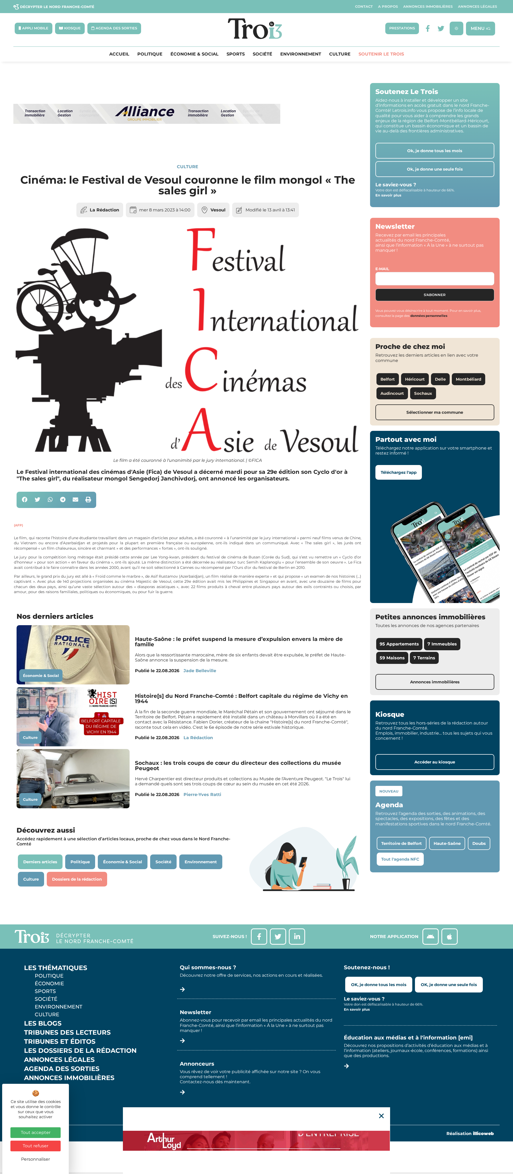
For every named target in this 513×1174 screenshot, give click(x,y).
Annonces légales (477, 6)
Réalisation (470, 1133)
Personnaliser (35, 1159)
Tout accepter (35, 1132)
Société (262, 54)
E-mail (382, 268)
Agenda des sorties (61, 1069)
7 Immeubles (442, 644)
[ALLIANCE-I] (147, 145)
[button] (24, 499)
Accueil (119, 54)
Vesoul (218, 209)
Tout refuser (35, 1145)
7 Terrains (424, 657)
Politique (149, 54)
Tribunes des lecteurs (67, 1032)
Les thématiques (55, 968)
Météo (36, 1096)
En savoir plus (388, 195)
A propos (388, 6)
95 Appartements (399, 644)
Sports (236, 54)
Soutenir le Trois (381, 54)
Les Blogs (42, 1023)
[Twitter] (441, 28)
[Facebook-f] (427, 28)
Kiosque (39, 1087)
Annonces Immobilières (428, 6)
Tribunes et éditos (59, 1041)
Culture (340, 54)
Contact (364, 6)
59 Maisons (392, 657)
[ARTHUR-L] (256, 1140)
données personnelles (428, 316)
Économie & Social (194, 54)
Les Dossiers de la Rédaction (80, 1050)
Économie (49, 983)
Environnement (300, 54)
